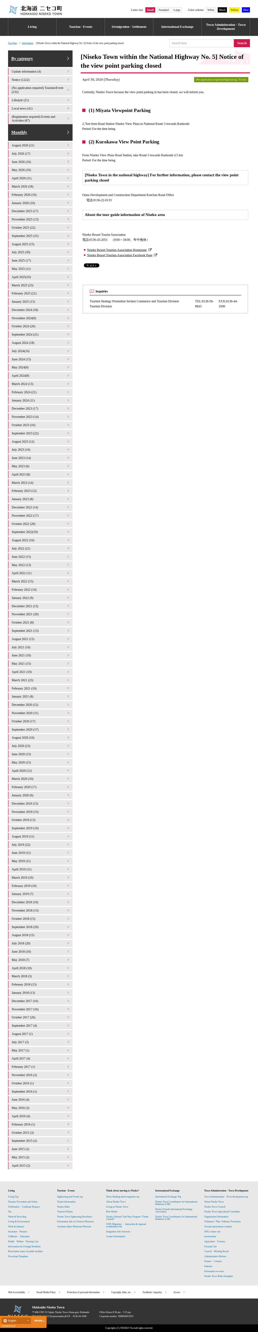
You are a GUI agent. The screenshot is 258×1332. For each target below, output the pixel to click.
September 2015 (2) (24, 1140)
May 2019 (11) (21, 861)
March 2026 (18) (22, 186)
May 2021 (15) (21, 663)
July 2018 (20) (21, 943)
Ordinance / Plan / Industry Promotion (222, 1221)
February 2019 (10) (24, 886)
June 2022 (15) (21, 556)
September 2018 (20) (25, 927)
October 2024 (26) (23, 326)
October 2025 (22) (23, 227)
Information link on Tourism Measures (75, 1221)
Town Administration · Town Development (226, 27)
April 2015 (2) (21, 1165)
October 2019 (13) (23, 820)
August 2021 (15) (23, 639)
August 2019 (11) (23, 836)
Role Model (111, 1211)
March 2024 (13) (22, 384)
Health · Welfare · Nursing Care (23, 1241)
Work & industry (16, 1226)
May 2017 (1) (20, 1050)
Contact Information (115, 1236)
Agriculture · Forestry (214, 1241)
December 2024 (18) (25, 310)
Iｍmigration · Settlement (129, 26)
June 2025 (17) (21, 260)
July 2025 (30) (21, 252)
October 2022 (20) (23, 524)
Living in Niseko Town (117, 1206)
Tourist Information (66, 1201)
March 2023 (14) (22, 482)
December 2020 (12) (25, 704)
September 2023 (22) (25, 433)
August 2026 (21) (23, 145)
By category (22, 58)
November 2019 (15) (25, 812)
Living (32, 26)
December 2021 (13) (25, 606)
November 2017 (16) (25, 1009)
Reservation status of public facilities (25, 1251)
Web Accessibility (16, 1292)
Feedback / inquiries (152, 1292)
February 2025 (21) (24, 293)
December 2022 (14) (25, 507)
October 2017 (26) (23, 1017)
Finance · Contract (213, 1261)
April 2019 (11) (21, 869)
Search (242, 43)
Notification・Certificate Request (24, 1206)
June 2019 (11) (21, 852)
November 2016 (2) (24, 1075)
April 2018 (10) (22, 968)
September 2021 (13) (25, 630)
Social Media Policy (46, 1292)
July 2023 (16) (21, 449)
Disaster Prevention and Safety (22, 1201)
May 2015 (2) (20, 1157)
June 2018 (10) (21, 951)
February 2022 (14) (24, 589)
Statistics (208, 1266)
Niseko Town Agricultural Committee (222, 1211)
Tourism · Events (80, 26)
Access (176, 1292)
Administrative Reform (215, 1256)
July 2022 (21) (21, 548)
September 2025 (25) (25, 236)
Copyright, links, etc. (121, 1292)
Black (222, 9)
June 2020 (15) (21, 754)
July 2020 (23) (21, 746)
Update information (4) (26, 71)
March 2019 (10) (22, 877)
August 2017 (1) (22, 1034)
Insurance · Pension (17, 1231)
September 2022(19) (25, 532)
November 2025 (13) (25, 219)
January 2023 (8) (22, 499)
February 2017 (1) (23, 1066)
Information (27, 43)
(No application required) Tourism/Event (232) (37, 90)
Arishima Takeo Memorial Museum (74, 1226)
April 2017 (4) (21, 1058)
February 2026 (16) (24, 194)
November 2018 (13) (25, 910)
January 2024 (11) (23, 400)
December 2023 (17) (25, 408)
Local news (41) (22, 108)
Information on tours (214, 1271)
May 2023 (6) (20, 466)
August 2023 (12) (23, 441)
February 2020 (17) (24, 787)
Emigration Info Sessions (118, 1231)
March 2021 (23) (22, 680)
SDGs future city (212, 1231)
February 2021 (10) (24, 688)
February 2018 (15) (24, 984)
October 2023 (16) (23, 425)
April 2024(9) (20, 375)
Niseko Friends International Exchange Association (173, 1210)
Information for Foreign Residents (24, 1246)
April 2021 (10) (22, 672)
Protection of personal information (83, 1292)
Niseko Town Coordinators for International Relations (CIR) (176, 1203)
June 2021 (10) (21, 655)
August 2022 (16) (23, 540)
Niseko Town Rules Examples (218, 1276)
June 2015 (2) (20, 1149)
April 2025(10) (21, 277)
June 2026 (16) (21, 162)
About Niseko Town (116, 1201)
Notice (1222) (20, 79)
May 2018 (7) (20, 960)
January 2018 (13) (23, 992)
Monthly (19, 132)
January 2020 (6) (22, 795)
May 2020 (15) (21, 762)
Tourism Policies (65, 1211)
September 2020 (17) (25, 729)
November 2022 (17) (25, 515)
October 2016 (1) (23, 1083)
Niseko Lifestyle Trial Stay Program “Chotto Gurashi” (127, 1217)
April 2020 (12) (22, 770)
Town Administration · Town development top (226, 1196)
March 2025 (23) (22, 285)
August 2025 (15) (23, 244)
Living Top (13, 1196)
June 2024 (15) (21, 359)
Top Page (12, 43)
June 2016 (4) (20, 1099)
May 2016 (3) (20, 1108)
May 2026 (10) (21, 170)
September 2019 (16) (25, 828)
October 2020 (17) (23, 721)
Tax (9, 1211)
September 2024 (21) (25, 334)
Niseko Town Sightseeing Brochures (74, 1216)
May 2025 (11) (21, 268)
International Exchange (177, 26)
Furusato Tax (210, 1246)
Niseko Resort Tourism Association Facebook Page (119, 255)
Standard (164, 9)
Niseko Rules (63, 1206)
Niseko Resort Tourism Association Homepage (117, 250)
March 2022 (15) (22, 581)
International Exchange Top (168, 1196)
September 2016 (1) (24, 1091)
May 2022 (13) (21, 565)
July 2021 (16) (21, 647)
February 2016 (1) (23, 1124)
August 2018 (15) (23, 935)
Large (177, 9)
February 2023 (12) (24, 490)
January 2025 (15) (23, 301)
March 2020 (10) (22, 778)
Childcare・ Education (19, 1236)
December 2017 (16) (25, 1001)
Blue (246, 9)
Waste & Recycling (17, 1216)
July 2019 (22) (21, 844)
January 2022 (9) (22, 598)
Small (150, 9)
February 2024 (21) (24, 392)
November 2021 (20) (25, 614)
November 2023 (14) (25, 416)
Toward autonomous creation (218, 1226)
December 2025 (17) (25, 211)
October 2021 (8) (23, 622)
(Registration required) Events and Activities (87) (33, 118)
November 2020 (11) (25, 713)
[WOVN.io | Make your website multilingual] (38, 1321)
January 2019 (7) (22, 894)
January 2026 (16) (23, 203)
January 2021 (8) (22, 696)
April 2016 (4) (21, 1116)
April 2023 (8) (21, 474)
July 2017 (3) (20, 1042)
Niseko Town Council (214, 1206)
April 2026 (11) (21, 178)
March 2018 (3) (22, 976)
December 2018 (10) (25, 902)
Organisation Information (216, 1216)
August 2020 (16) (23, 737)
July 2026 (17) (21, 153)
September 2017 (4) (24, 1025)
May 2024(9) (20, 367)
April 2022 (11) (21, 573)
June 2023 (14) (21, 458)
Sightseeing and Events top (70, 1196)
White (210, 9)
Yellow (234, 9)
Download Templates (18, 1256)
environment (210, 1236)
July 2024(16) (20, 351)
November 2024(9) (24, 318)
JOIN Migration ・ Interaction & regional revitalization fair (126, 1225)
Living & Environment (19, 1221)
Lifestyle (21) (20, 100)
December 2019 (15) (25, 803)
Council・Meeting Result (216, 1251)
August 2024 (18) (23, 342)
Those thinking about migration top (122, 1196)
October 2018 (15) (23, 918)
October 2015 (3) (23, 1132)
